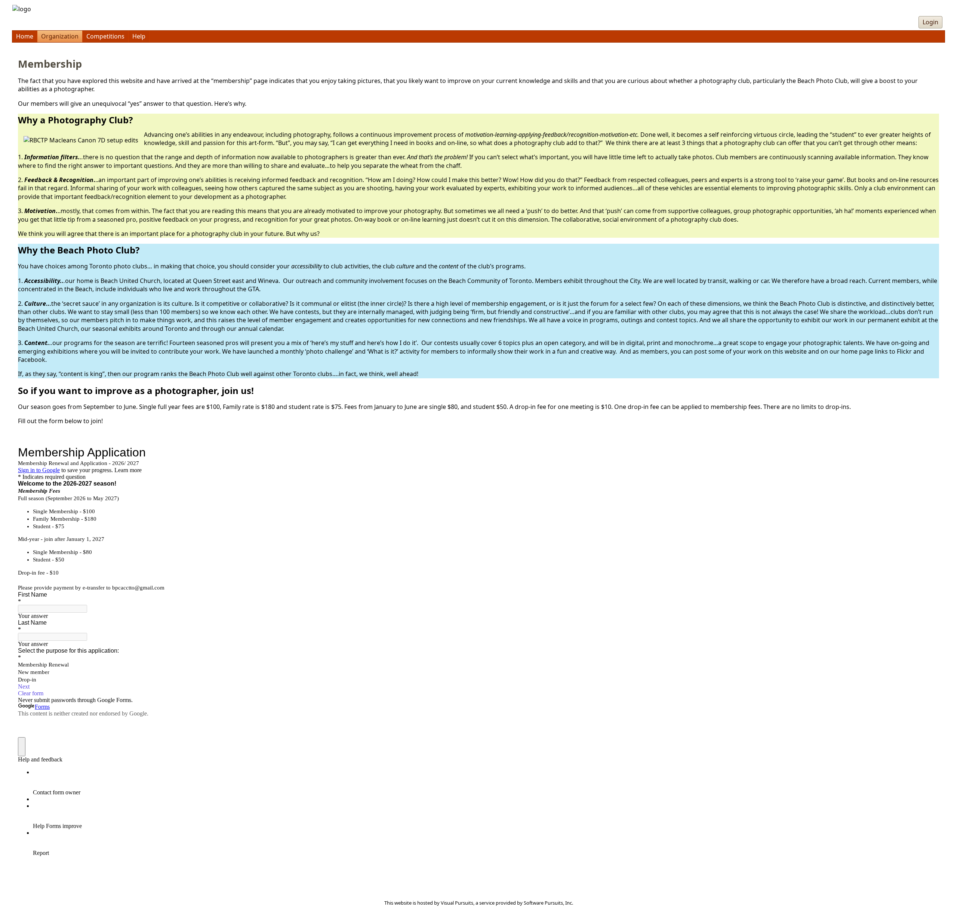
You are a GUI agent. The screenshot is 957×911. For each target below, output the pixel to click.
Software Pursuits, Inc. (548, 902)
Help (138, 36)
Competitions (105, 36)
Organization (60, 36)
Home (24, 36)
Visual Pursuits (457, 902)
